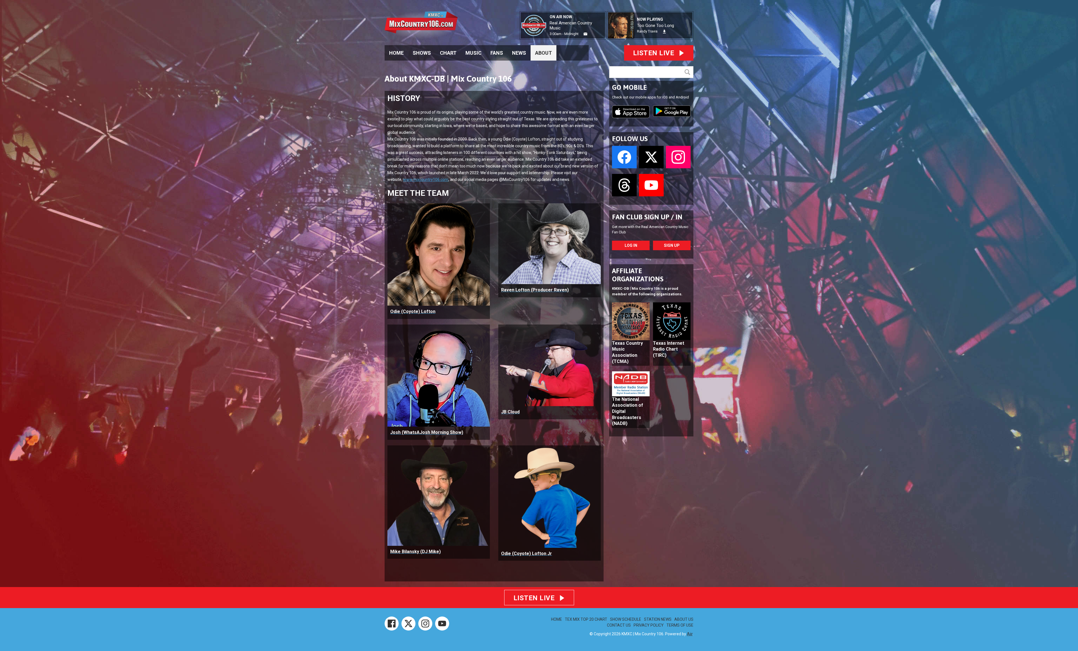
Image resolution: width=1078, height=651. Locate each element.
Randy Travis (647, 31)
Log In (631, 245)
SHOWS (422, 53)
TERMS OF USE (679, 625)
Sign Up (672, 245)
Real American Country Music (571, 25)
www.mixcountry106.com (425, 179)
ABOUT (543, 53)
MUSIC (473, 53)
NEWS (519, 53)
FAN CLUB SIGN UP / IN (647, 217)
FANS (496, 53)
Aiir (690, 634)
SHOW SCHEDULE (625, 619)
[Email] (585, 34)
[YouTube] (442, 624)
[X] (408, 624)
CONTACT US (619, 625)
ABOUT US (683, 619)
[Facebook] (392, 624)
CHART (448, 53)
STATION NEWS (658, 619)
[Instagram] (425, 624)
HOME (396, 53)
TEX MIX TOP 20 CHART (586, 619)
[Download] (664, 31)
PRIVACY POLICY (649, 625)
